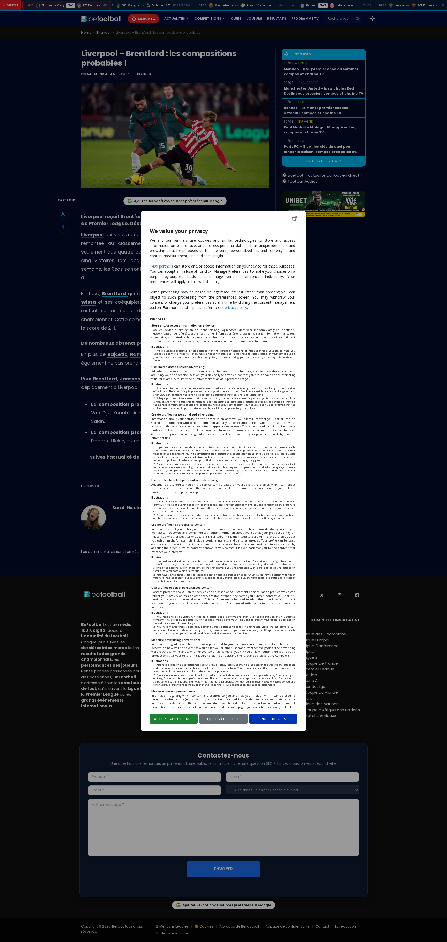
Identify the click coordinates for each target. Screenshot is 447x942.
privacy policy (236, 307)
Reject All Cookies (223, 718)
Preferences (273, 718)
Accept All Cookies (174, 718)
